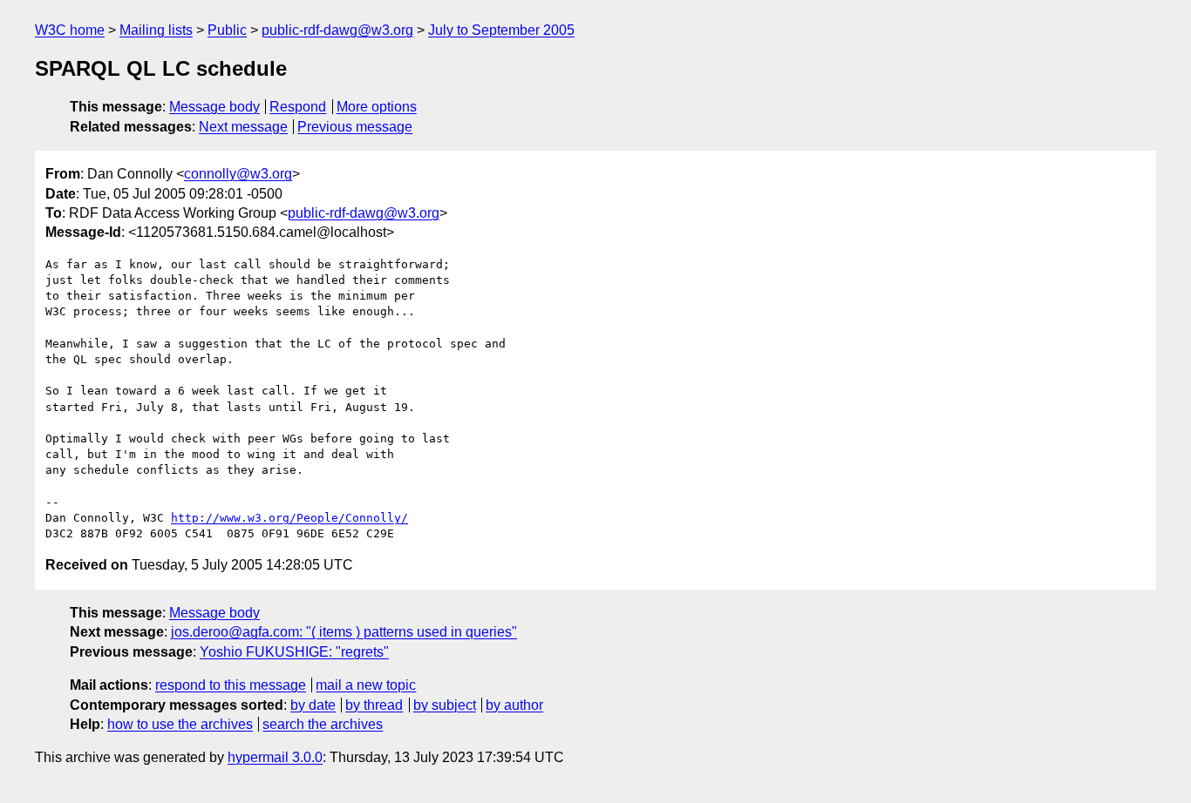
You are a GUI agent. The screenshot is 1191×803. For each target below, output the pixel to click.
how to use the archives (180, 724)
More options (377, 106)
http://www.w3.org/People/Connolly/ (289, 517)
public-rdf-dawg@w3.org (337, 30)
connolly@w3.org (238, 173)
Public (227, 30)
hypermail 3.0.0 (275, 757)
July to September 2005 (501, 30)
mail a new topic (366, 685)
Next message (243, 126)
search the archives (322, 724)
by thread (374, 705)
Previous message (354, 126)
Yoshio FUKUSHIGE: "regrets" (294, 651)
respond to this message (230, 685)
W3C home (70, 30)
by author (514, 705)
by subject (444, 705)
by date (313, 705)
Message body (214, 106)
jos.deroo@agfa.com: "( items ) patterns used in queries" (344, 631)
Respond (297, 106)
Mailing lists (156, 30)
